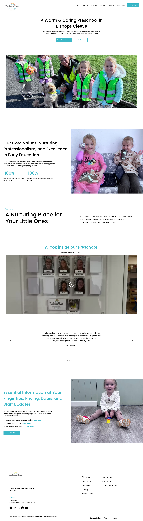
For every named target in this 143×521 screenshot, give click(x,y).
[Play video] (71, 284)
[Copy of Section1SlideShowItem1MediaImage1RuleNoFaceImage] (69, 360)
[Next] (132, 340)
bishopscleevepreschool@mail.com (22, 502)
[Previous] (10, 340)
